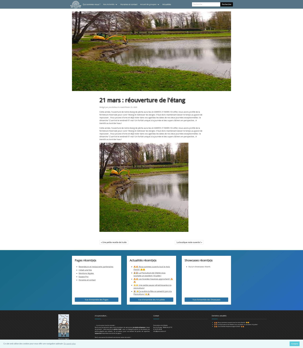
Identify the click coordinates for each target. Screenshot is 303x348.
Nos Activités (108, 4)
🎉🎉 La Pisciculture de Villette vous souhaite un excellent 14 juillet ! (236, 324)
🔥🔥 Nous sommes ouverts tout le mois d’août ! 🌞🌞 (231, 322)
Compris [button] (294, 344)
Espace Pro (83, 276)
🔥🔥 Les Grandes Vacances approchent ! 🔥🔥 (229, 326)
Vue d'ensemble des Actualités (151, 299)
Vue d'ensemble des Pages (96, 299)
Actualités (166, 4)
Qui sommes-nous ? (91, 4)
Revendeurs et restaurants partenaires (96, 266)
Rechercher (226, 4)
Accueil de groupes (148, 4)
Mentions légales (86, 273)
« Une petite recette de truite (114, 242)
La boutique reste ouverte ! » (189, 242)
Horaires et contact (128, 4)
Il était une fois (85, 270)
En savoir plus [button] (70, 344)
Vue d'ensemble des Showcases (206, 299)
